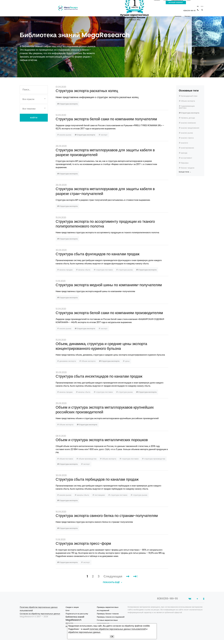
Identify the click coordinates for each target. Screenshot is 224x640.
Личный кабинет (176, 2)
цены (127, 361)
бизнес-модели (187, 168)
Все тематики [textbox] (28, 108)
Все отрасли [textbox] (28, 99)
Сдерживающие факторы (187, 107)
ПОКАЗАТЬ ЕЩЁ (111, 582)
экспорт (104, 134)
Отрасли (69, 623)
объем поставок (66, 458)
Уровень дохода (188, 118)
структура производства (154, 458)
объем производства (87, 458)
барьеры (184, 163)
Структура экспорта (190, 113)
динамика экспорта (67, 361)
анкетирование (187, 148)
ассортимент (186, 158)
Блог (68, 610)
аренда (184, 153)
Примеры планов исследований (110, 617)
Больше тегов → (185, 172)
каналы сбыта (84, 269)
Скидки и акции (72, 607)
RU (198, 6)
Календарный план (189, 96)
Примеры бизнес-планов (108, 613)
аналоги (184, 143)
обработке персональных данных (84, 632)
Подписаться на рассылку (77, 613)
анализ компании (188, 123)
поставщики (100, 495)
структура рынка (125, 269)
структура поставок (104, 269)
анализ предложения (190, 128)
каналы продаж (66, 269)
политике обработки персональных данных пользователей (117, 629)
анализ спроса (187, 138)
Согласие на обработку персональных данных (40, 613)
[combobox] (34, 99)
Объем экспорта (188, 101)
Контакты (187, 16)
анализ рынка (187, 133)
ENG (202, 6)
